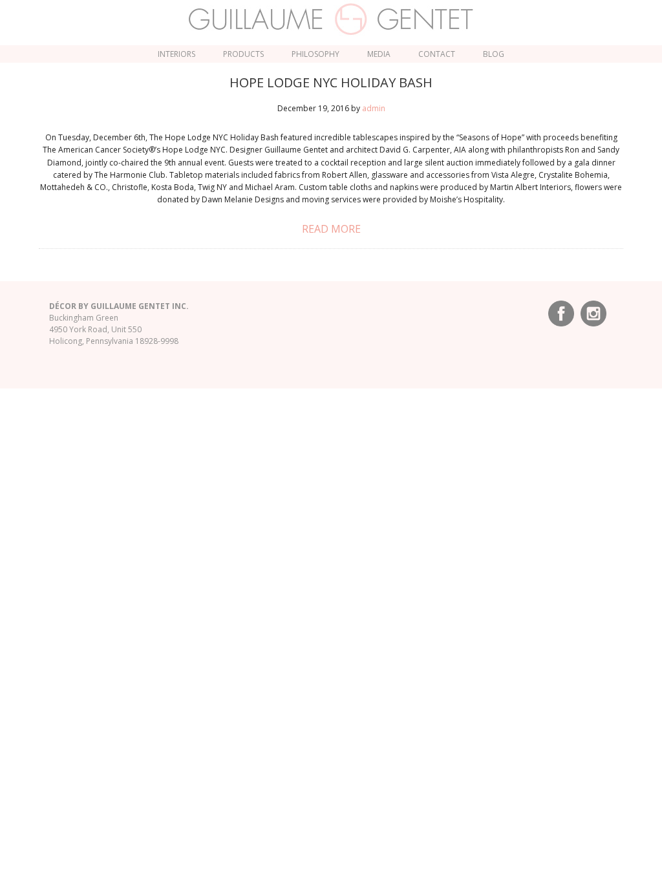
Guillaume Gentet (331, 19)
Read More (331, 229)
